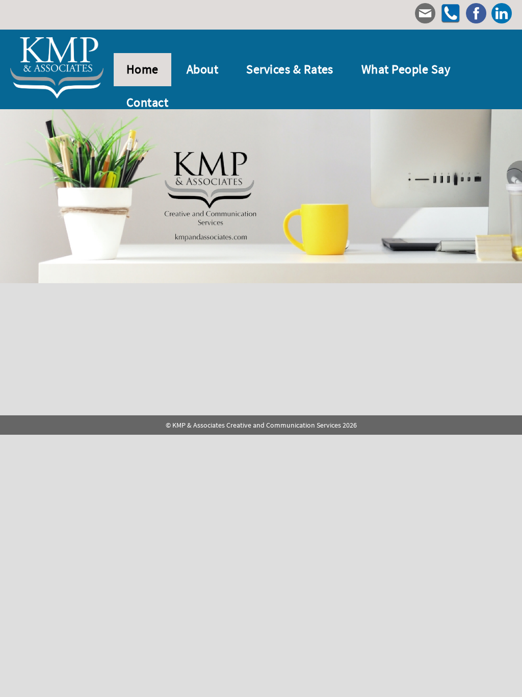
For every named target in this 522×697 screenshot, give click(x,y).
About (202, 69)
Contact (147, 102)
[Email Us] (425, 15)
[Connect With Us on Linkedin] (501, 15)
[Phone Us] (450, 15)
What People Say (405, 69)
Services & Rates (289, 69)
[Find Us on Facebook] (476, 15)
